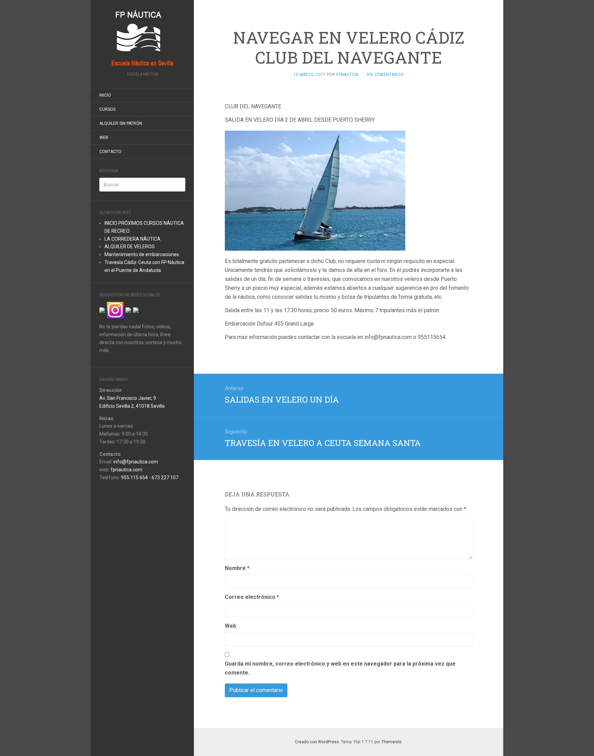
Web (103, 137)
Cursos (107, 109)
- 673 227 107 (163, 477)
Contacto (110, 151)
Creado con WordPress (317, 741)
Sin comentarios (385, 74)
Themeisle (391, 741)
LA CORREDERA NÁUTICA (132, 239)
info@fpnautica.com (135, 461)
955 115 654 (134, 477)
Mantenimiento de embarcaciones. (142, 254)
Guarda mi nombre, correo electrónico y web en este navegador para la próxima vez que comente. (340, 668)
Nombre (237, 568)
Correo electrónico (252, 597)
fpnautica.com (126, 469)
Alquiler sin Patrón (120, 123)
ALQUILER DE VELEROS (129, 246)
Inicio (105, 95)
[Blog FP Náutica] (142, 38)
